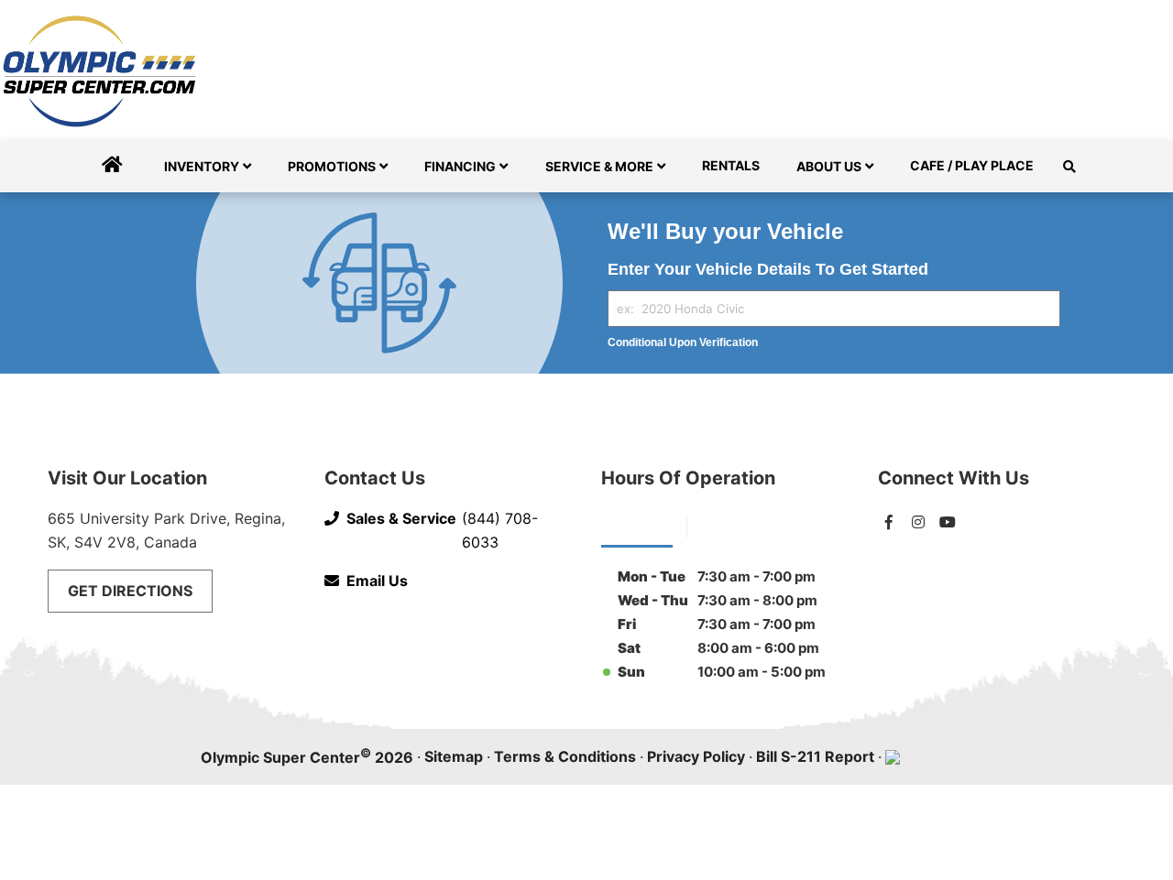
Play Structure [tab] (750, 525)
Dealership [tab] (637, 525)
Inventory (201, 166)
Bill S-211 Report (815, 756)
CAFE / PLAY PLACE (972, 165)
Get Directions (130, 590)
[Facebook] (889, 522)
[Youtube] (948, 522)
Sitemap (453, 756)
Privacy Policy (696, 756)
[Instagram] (918, 522)
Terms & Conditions (565, 756)
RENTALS (731, 165)
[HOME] (112, 166)
